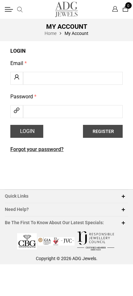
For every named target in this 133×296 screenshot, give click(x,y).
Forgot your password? (37, 149)
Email (18, 63)
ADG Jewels (84, 258)
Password (23, 96)
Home (50, 33)
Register (103, 131)
